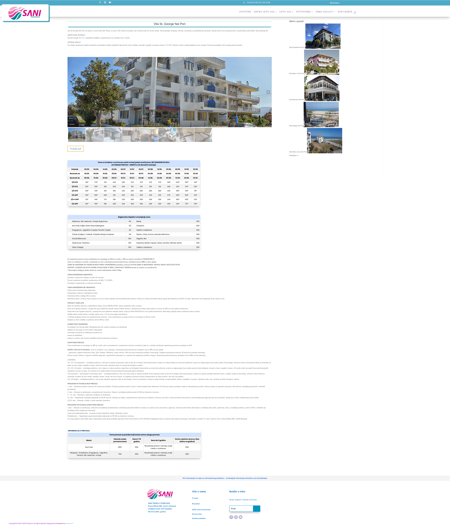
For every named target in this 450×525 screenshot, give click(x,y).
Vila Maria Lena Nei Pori (298, 152)
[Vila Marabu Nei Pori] (321, 99)
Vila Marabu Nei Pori (296, 99)
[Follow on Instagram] (105, 2)
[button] (71, 92)
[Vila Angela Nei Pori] (321, 126)
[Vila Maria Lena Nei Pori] (324, 152)
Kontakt (335, 2)
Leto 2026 (285, 12)
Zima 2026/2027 (324, 12)
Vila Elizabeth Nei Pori (297, 47)
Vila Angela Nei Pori (296, 126)
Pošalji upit (75, 148)
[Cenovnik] (134, 206)
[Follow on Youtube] (110, 2)
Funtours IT (69, 523)
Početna (245, 12)
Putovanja (303, 12)
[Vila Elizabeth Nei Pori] (323, 47)
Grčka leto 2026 (264, 12)
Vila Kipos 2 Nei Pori (296, 73)
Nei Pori (82, 38)
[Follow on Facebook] (100, 2)
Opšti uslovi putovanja (201, 509)
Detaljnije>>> (294, 155)
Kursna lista (197, 514)
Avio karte (345, 12)
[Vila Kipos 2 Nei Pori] (321, 73)
